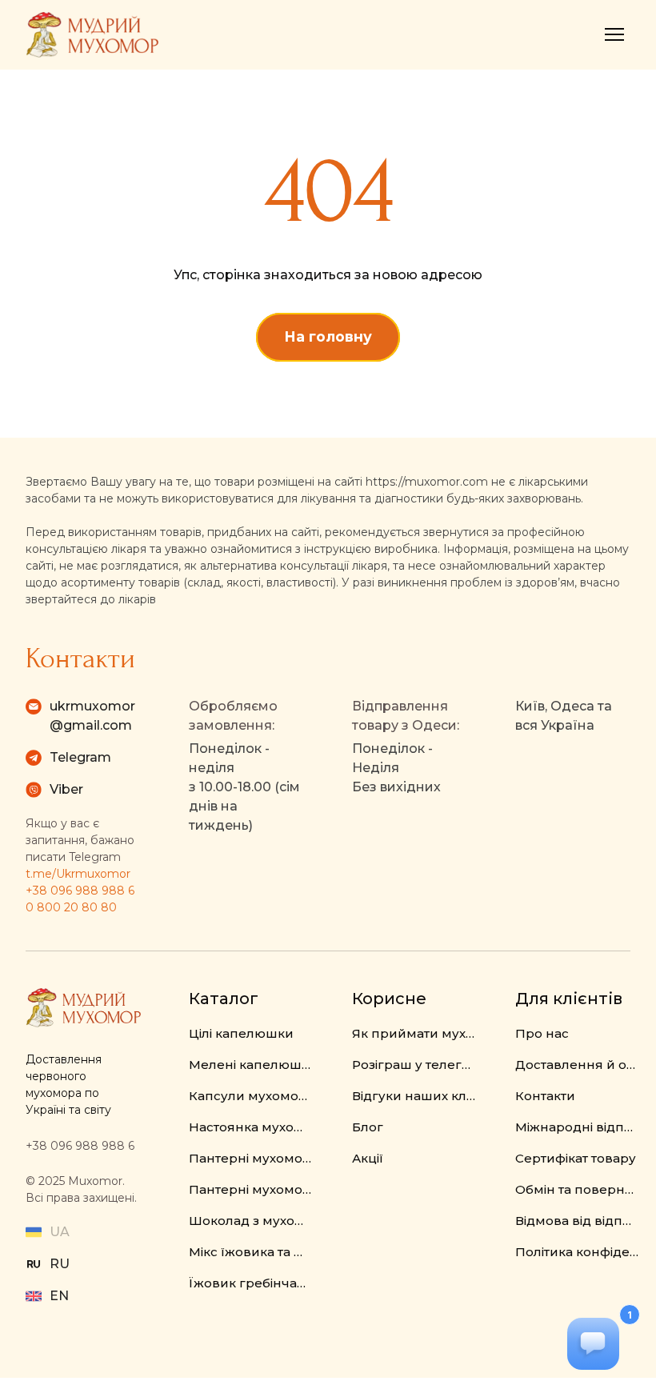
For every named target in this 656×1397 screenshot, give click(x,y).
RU (60, 1263)
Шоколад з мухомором (250, 1220)
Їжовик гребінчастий (250, 1283)
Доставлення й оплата (576, 1064)
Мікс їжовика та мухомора (250, 1251)
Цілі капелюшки (241, 1033)
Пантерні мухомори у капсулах (250, 1189)
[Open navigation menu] (614, 34)
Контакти (545, 1095)
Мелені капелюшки (250, 1064)
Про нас (542, 1033)
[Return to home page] (92, 35)
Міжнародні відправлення (576, 1127)
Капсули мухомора (250, 1095)
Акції (367, 1158)
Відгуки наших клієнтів (413, 1095)
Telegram (80, 757)
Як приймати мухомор (413, 1033)
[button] (328, 337)
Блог (367, 1127)
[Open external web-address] (34, 1264)
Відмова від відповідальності (576, 1220)
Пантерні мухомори (250, 1158)
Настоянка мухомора (250, 1127)
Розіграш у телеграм (413, 1064)
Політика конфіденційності (576, 1251)
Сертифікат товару (575, 1158)
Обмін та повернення (576, 1189)
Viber (66, 789)
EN (59, 1295)
